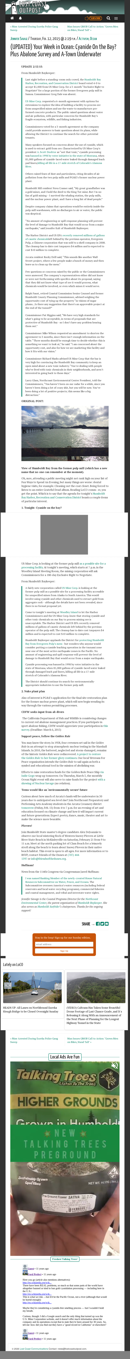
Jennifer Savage (18, 39)
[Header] (65, 7)
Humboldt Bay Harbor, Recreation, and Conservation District (63, 81)
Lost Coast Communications (34, 1348)
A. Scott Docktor (46, 152)
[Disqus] (65, 1302)
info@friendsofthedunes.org (48, 858)
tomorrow (27, 808)
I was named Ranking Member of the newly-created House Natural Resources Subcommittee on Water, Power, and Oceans (63, 880)
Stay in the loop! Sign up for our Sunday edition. (63, 937)
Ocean (93, 39)
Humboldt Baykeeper (90, 903)
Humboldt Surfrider (49, 906)
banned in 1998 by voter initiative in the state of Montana (63, 155)
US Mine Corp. (33, 101)
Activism (84, 39)
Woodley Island (69, 612)
